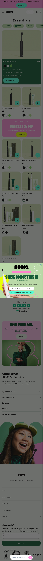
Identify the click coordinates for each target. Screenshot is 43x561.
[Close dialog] (40, 265)
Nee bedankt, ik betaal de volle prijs (20, 295)
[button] (20, 292)
